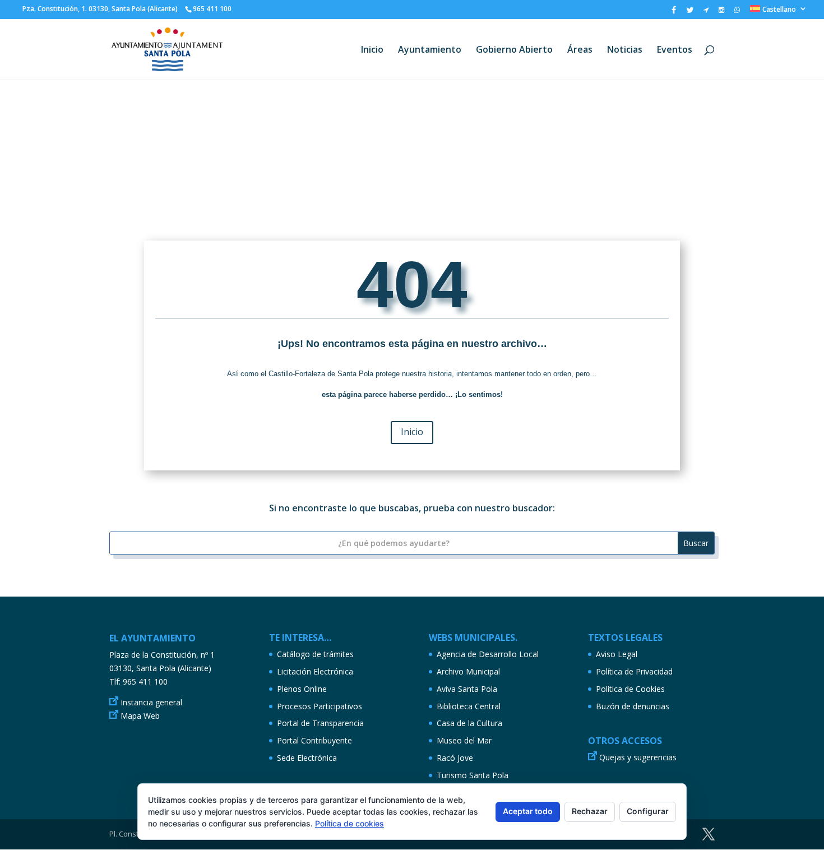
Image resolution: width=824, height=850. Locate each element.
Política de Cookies (630, 688)
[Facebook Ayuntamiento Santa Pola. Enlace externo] (674, 12)
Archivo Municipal (468, 671)
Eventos (674, 50)
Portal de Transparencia (320, 723)
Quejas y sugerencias (638, 757)
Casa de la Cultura (469, 723)
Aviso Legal (616, 654)
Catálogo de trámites (315, 654)
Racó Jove (455, 757)
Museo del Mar (464, 740)
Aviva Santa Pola (467, 688)
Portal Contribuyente (314, 740)
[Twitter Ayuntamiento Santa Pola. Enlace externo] (689, 12)
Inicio (372, 50)
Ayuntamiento (429, 50)
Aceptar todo (528, 811)
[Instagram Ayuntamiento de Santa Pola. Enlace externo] (721, 12)
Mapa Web (140, 715)
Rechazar (590, 811)
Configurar (648, 811)
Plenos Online (302, 688)
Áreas (579, 50)
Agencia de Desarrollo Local (488, 654)
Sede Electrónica (307, 757)
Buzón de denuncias (632, 706)
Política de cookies (349, 823)
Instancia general (151, 702)
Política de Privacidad (634, 671)
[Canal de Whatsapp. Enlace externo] (737, 12)
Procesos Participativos (319, 706)
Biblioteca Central (469, 706)
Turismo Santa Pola (472, 775)
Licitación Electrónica (315, 671)
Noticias (624, 50)
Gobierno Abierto (514, 50)
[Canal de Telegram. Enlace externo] (706, 12)
